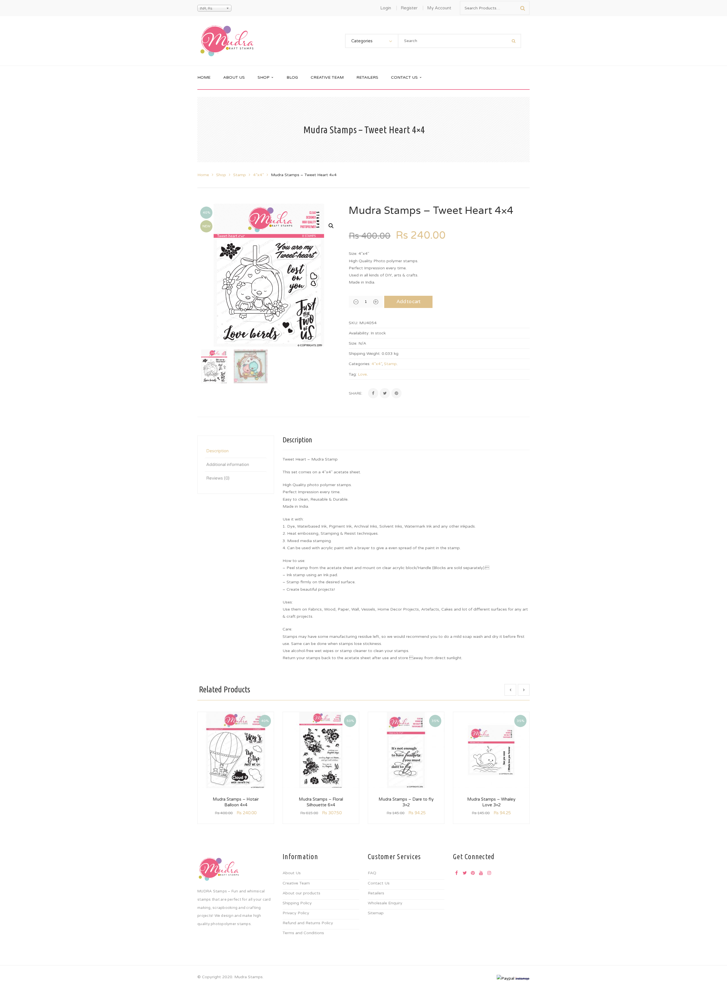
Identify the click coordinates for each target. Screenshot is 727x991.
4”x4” (258, 174)
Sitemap (376, 913)
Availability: (359, 333)
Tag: (353, 374)
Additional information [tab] (227, 464)
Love (362, 374)
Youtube (481, 872)
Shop (221, 174)
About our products (301, 893)
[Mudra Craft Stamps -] (227, 40)
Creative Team (296, 883)
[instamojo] (522, 978)
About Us (292, 873)
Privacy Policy (296, 913)
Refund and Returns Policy (308, 923)
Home (203, 174)
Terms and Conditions (303, 932)
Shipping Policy (297, 903)
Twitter (464, 872)
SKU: (353, 322)
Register (409, 8)
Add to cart (408, 302)
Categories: (359, 363)
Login (385, 8)
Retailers (376, 893)
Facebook (456, 872)
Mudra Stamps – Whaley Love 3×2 (491, 802)
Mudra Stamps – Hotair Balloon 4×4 (236, 802)
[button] (331, 226)
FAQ (372, 873)
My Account (439, 8)
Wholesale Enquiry (385, 903)
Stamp (239, 174)
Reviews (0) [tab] (217, 478)
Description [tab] (217, 450)
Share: (355, 393)
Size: (353, 343)
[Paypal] (505, 978)
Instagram (489, 872)
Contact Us (379, 883)
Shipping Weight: (365, 353)
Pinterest (472, 872)
